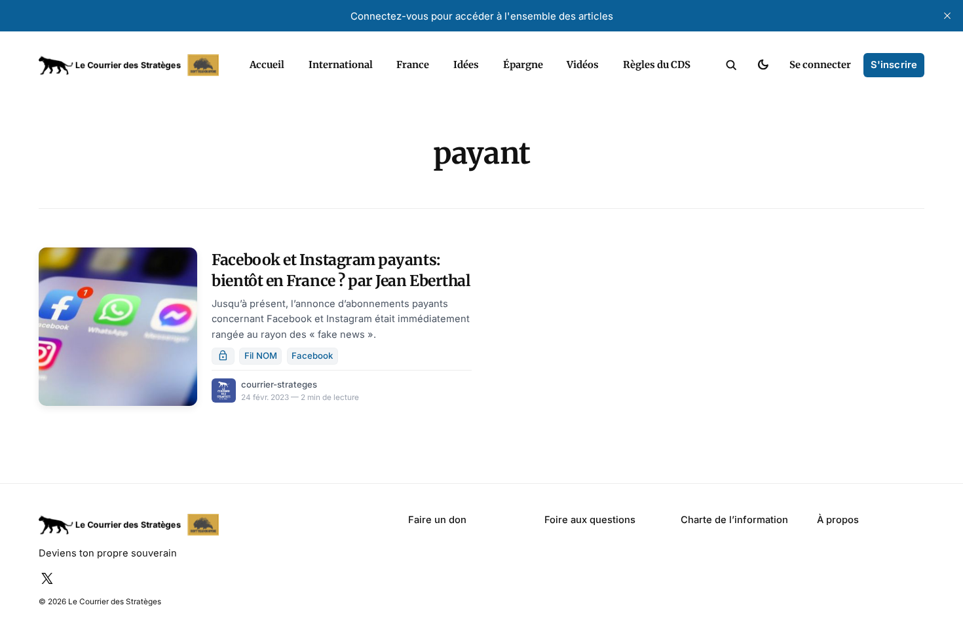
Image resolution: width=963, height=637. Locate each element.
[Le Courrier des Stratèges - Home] (131, 65)
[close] (947, 15)
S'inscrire (894, 65)
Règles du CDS (656, 65)
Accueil (267, 65)
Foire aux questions (589, 520)
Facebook (312, 355)
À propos (838, 520)
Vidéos (583, 65)
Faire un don (437, 520)
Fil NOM (260, 355)
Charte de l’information (734, 520)
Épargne (523, 65)
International (341, 65)
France (412, 65)
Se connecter (820, 65)
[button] (731, 65)
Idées (466, 65)
